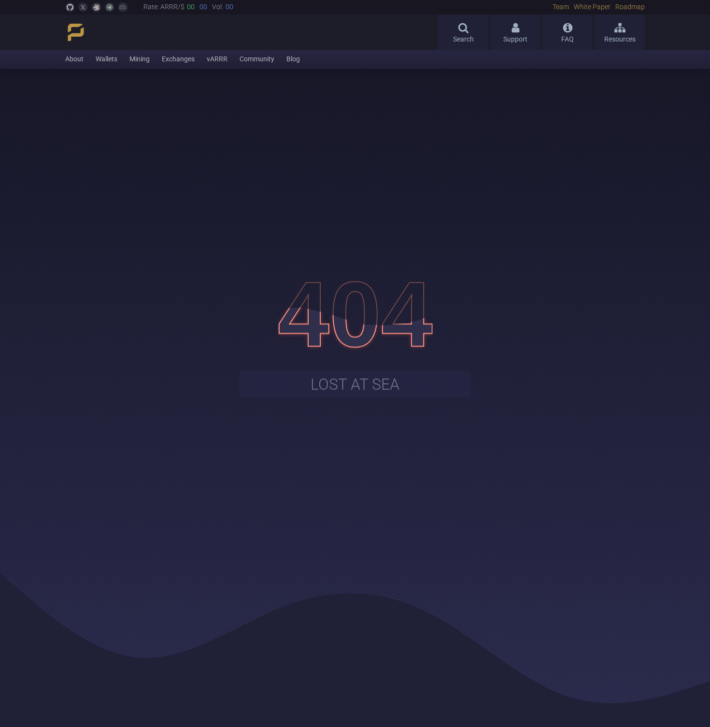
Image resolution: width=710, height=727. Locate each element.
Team (561, 7)
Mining (139, 59)
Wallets (106, 59)
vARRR (217, 59)
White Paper (592, 7)
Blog (293, 59)
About (74, 59)
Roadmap (630, 7)
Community (257, 59)
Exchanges (178, 59)
